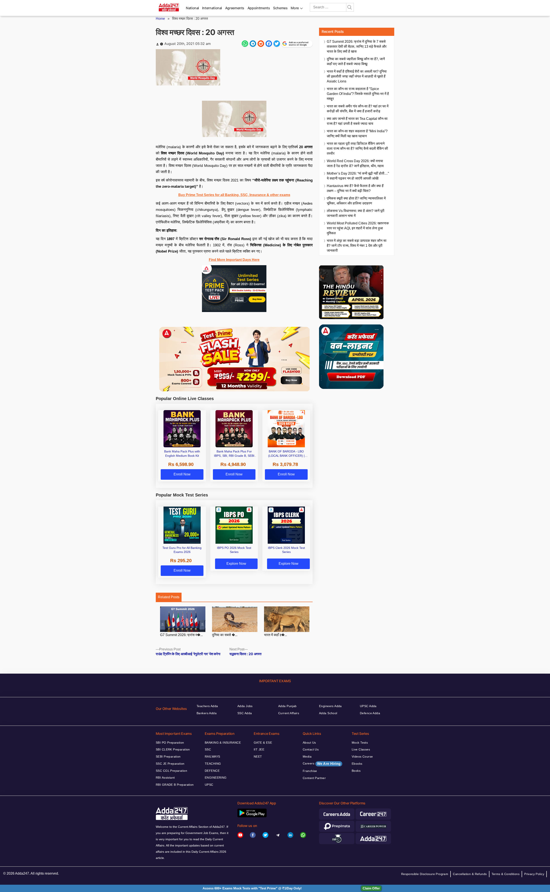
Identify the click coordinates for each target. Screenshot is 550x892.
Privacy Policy (534, 874)
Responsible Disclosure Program (424, 874)
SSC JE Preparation (170, 763)
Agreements (234, 8)
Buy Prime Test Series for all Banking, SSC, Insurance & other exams (234, 195)
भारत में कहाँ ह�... (275, 635)
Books (356, 770)
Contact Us (311, 749)
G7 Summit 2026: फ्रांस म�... (181, 635)
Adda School (328, 713)
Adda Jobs (245, 706)
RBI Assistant (165, 777)
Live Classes (361, 749)
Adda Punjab (287, 706)
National (192, 8)
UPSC (209, 784)
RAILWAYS (212, 756)
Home (160, 18)
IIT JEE (259, 749)
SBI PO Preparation (170, 742)
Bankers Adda (207, 713)
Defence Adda (370, 713)
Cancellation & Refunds (470, 874)
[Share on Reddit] (261, 43)
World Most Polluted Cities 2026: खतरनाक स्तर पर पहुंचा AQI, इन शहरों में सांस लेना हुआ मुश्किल (358, 228)
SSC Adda (244, 713)
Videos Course (362, 756)
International (212, 8)
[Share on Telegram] (253, 43)
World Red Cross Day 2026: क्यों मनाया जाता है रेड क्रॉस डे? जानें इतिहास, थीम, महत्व (355, 163)
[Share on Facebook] (269, 43)
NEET (258, 756)
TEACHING (213, 763)
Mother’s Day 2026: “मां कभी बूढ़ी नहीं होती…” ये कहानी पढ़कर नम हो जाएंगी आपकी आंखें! (358, 176)
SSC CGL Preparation (171, 770)
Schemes (280, 8)
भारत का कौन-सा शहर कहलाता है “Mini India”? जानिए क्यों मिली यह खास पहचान (357, 133)
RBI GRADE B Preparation (175, 784)
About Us (309, 742)
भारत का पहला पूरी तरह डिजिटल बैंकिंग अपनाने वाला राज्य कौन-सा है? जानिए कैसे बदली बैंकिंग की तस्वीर (357, 148)
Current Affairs (288, 713)
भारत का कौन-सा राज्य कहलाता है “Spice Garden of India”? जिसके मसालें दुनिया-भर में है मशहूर (358, 93)
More (295, 8)
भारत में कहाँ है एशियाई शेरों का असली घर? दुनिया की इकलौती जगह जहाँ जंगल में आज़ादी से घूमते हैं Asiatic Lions (357, 76)
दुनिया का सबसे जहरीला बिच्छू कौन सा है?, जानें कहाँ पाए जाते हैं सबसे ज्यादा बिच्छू (356, 61)
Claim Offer (371, 888)
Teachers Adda (207, 706)
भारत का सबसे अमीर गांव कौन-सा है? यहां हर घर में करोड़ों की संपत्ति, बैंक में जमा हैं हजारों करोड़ (357, 108)
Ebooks (357, 763)
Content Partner (314, 778)
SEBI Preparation (168, 756)
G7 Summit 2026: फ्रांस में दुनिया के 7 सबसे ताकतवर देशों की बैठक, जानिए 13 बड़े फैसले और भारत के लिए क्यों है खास (357, 46)
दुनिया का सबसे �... (224, 635)
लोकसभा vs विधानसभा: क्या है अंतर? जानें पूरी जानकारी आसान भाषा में (355, 213)
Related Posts (168, 597)
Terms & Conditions (506, 874)
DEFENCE (212, 770)
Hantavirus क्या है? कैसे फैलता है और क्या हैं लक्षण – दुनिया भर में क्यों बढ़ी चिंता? (355, 188)
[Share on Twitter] (276, 43)
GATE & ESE (263, 742)
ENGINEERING (216, 777)
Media (307, 756)
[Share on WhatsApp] (245, 43)
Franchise (310, 771)
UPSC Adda (368, 706)
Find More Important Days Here (234, 260)
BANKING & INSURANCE (223, 742)
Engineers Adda (330, 706)
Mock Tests (360, 742)
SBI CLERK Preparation (173, 749)
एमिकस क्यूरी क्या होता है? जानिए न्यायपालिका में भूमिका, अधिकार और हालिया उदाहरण (356, 200)
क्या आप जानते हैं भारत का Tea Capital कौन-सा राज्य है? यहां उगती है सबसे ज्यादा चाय (357, 121)
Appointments (259, 8)
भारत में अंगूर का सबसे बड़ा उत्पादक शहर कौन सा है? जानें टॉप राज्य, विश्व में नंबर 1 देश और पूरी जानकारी (357, 245)
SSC (208, 749)
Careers (322, 764)
